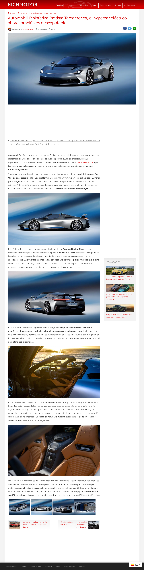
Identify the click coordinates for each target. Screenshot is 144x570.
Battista (12, 13)
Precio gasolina (106, 5)
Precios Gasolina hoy (11, 566)
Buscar (118, 5)
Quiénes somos (130, 5)
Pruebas (70, 5)
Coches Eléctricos (35, 13)
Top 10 (94, 5)
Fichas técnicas (82, 5)
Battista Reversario (85, 162)
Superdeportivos (50, 13)
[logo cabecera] (22, 4)
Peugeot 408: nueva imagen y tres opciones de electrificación (119, 315)
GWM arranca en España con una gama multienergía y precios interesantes (119, 296)
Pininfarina (23, 13)
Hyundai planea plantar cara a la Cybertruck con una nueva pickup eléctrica (35, 524)
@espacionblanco (28, 29)
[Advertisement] (72, 122)
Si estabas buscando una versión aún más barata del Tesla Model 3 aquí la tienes (73, 524)
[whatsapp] (134, 28)
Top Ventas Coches (36, 566)
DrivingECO (24, 566)
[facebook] (125, 28)
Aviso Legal (82, 566)
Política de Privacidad (69, 566)
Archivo (58, 566)
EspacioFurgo (48, 566)
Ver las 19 (89, 508)
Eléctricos (60, 5)
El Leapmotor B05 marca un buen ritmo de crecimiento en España (119, 278)
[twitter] (130, 28)
